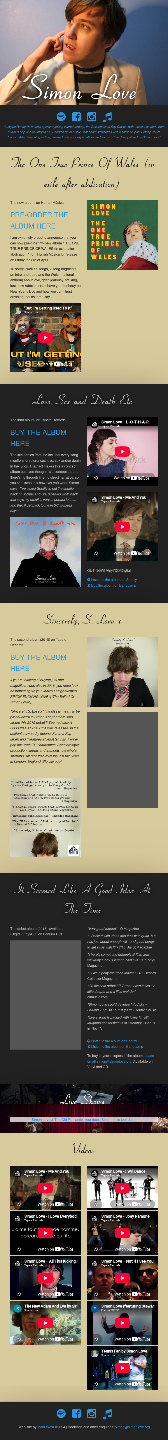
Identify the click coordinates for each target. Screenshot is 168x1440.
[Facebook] (76, 116)
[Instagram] (91, 116)
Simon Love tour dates (119, 1119)
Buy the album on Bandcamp (113, 585)
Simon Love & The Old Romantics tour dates (66, 1119)
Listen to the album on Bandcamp (116, 1046)
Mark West (45, 1426)
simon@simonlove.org (132, 1426)
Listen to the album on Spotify (113, 579)
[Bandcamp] (107, 116)
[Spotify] (61, 116)
